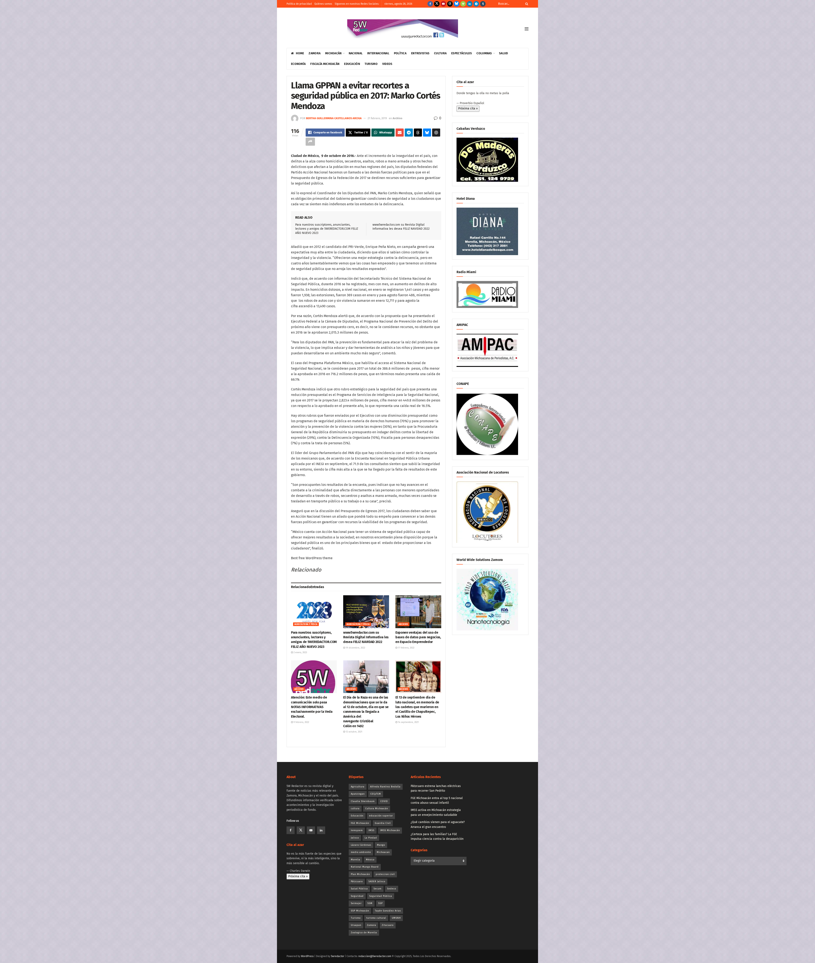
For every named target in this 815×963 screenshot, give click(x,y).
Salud (503, 53)
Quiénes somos (323, 3)
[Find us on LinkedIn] (469, 4)
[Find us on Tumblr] (483, 4)
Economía (298, 64)
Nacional (356, 53)
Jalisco (355, 837)
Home (300, 53)
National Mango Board (365, 866)
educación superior (381, 815)
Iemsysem (357, 830)
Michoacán (333, 53)
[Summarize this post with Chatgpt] (436, 133)
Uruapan (356, 925)
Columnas (484, 53)
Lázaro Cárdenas (361, 845)
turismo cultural (376, 918)
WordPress (307, 956)
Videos (387, 64)
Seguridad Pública (380, 896)
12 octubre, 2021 (353, 731)
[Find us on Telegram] (476, 4)
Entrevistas (420, 53)
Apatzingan (358, 793)
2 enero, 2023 (300, 652)
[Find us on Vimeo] (463, 4)
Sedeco (391, 888)
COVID (384, 801)
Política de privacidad (299, 3)
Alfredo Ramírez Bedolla (385, 786)
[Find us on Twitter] (437, 4)
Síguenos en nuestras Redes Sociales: (357, 3)
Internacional (378, 53)
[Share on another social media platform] (310, 142)
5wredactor (337, 956)
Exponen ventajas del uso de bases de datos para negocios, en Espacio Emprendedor (418, 637)
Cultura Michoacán (376, 808)
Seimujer (356, 903)
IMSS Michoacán (390, 830)
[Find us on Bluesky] (456, 4)
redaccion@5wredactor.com (374, 956)
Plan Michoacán (360, 874)
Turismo (371, 64)
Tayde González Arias (388, 910)
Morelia (355, 859)
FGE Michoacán (360, 823)
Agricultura (357, 786)
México (370, 859)
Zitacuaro (387, 925)
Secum (377, 888)
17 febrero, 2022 (405, 647)
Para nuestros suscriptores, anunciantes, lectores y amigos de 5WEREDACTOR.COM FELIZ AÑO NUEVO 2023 (326, 229)
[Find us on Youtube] (443, 4)
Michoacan (383, 852)
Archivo (397, 118)
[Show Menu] (526, 28)
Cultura (440, 53)
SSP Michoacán (360, 910)
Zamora (314, 53)
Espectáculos (461, 53)
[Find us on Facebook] (430, 4)
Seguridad (357, 896)
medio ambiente (361, 852)
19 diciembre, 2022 (355, 647)
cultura (355, 808)
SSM (369, 903)
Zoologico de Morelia (364, 932)
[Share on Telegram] (409, 133)
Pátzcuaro (357, 881)
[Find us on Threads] (450, 4)
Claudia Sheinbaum (363, 801)
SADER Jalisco (376, 881)
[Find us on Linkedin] (321, 830)
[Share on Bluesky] (427, 133)
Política (400, 53)
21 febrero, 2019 (377, 118)
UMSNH (396, 918)
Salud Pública (359, 888)
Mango (381, 845)
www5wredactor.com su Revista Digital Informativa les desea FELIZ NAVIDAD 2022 (366, 637)
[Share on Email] (400, 133)
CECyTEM (375, 793)
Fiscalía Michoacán (324, 64)
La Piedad (371, 837)
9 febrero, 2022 (301, 722)
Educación (352, 64)
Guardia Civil (383, 823)
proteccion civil (385, 874)
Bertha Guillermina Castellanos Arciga (334, 118)
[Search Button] (526, 4)
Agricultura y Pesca (306, 624)
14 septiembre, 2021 (408, 722)
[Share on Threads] (418, 133)
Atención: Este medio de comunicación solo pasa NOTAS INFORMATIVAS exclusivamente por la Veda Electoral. (312, 706)
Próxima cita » (468, 108)
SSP (380, 903)
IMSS (371, 830)
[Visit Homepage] (402, 28)
